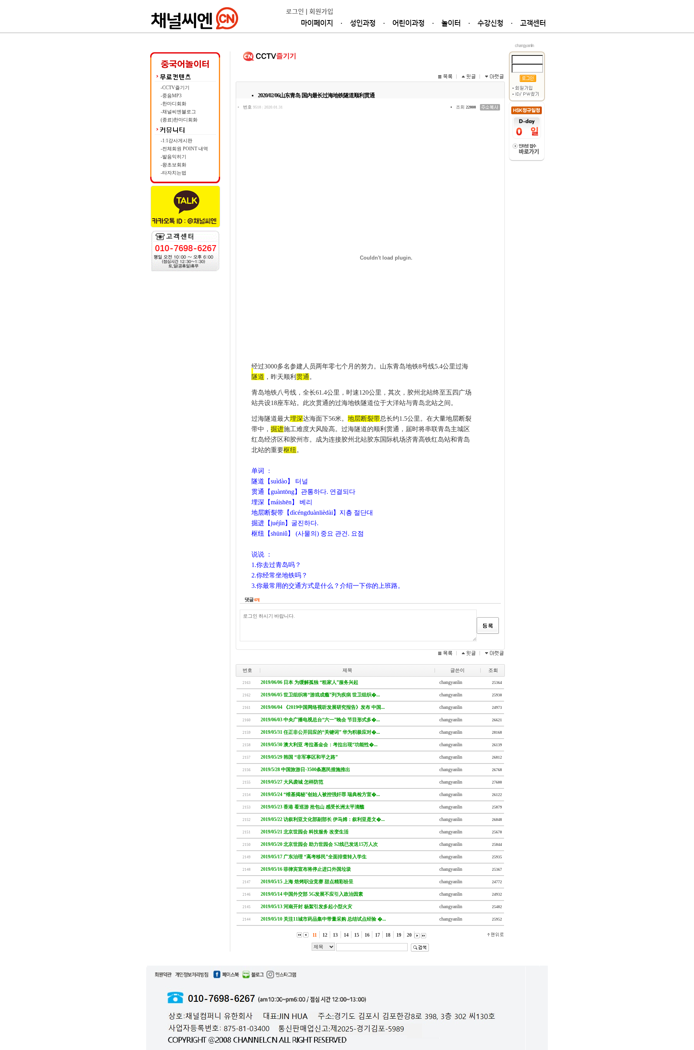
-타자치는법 (173, 173)
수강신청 (490, 23)
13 (336, 935)
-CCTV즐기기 (175, 87)
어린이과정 (408, 23)
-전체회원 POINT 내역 (184, 148)
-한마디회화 (173, 103)
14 (347, 935)
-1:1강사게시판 (176, 140)
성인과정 (363, 23)
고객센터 (533, 23)
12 (326, 935)
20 (410, 935)
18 (389, 935)
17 (378, 935)
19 (399, 935)
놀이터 (451, 23)
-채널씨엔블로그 (178, 112)
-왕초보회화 (173, 165)
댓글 (249, 599)
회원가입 (321, 11)
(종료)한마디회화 (179, 120)
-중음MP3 (171, 95)
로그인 (295, 11)
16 (368, 935)
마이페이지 (317, 23)
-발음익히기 (173, 157)
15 (357, 935)
